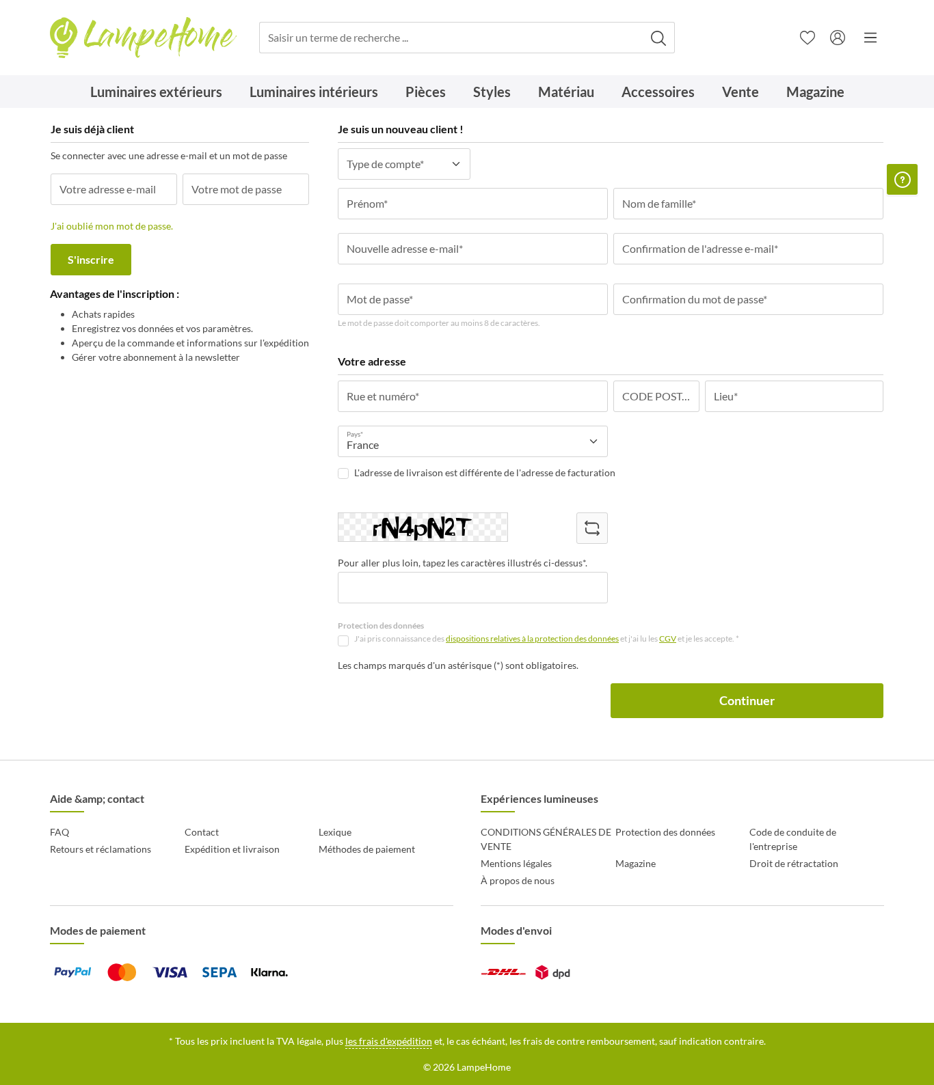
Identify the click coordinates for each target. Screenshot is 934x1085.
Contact (202, 832)
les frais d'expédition (388, 1041)
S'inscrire (91, 259)
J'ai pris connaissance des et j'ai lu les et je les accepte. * (546, 638)
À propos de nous (518, 880)
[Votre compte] (837, 37)
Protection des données (665, 832)
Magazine (635, 863)
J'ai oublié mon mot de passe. (112, 226)
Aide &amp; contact (97, 798)
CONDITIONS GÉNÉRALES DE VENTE (546, 839)
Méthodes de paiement (367, 849)
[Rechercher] (659, 38)
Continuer (747, 700)
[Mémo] (807, 37)
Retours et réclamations (100, 849)
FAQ (59, 832)
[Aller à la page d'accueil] (143, 38)
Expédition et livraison (232, 849)
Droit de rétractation (793, 863)
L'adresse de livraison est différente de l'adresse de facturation (484, 472)
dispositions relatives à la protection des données (532, 638)
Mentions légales (516, 863)
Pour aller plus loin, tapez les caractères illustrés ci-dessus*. (462, 562)
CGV (667, 638)
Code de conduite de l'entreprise (792, 839)
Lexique (335, 832)
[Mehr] (870, 37)
